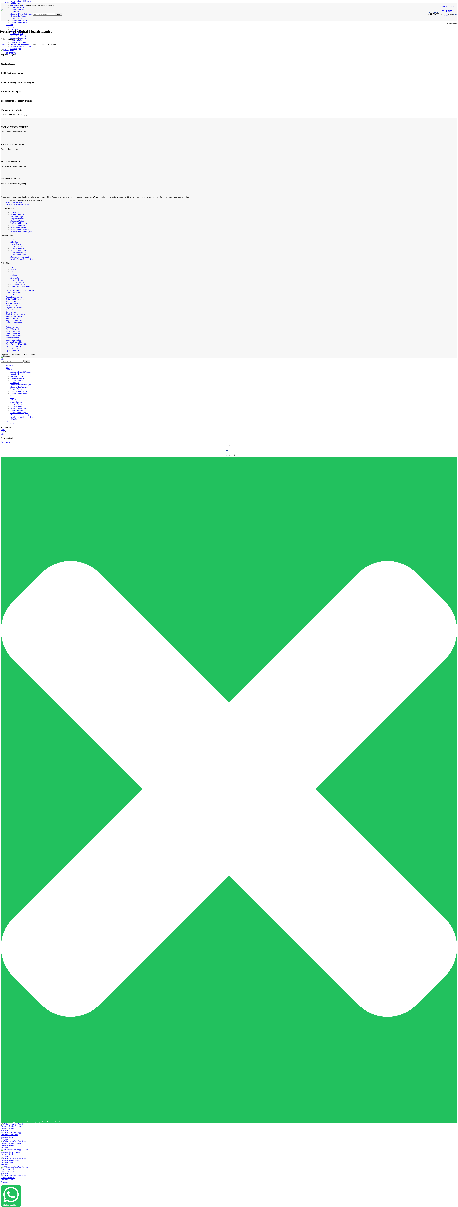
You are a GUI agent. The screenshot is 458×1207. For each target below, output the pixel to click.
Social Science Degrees (19, 42)
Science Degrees (16, 34)
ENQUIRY (14, 278)
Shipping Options (17, 282)
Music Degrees (16, 32)
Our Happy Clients (17, 284)
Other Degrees (15, 49)
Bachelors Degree (17, 5)
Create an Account (8, 442)
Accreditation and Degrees (20, 1)
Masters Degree (16, 389)
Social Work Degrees (18, 40)
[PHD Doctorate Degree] (10, 68)
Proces (13, 271)
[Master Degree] (7, 59)
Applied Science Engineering (21, 47)
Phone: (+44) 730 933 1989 (15, 203)
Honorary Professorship (19, 227)
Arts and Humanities (18, 38)
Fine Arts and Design (18, 36)
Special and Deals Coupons (20, 286)
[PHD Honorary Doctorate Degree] (12, 78)
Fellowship (14, 212)
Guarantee (14, 276)
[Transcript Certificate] (9, 105)
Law (12, 27)
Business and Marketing (19, 44)
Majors (13, 269)
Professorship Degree (18, 22)
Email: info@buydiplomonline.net (17, 204)
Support (13, 274)
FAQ (12, 267)
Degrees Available (17, 7)
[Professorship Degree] (9, 87)
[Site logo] (15, 21)
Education (14, 29)
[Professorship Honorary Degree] (13, 96)
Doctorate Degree (17, 221)
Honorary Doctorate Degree (21, 232)
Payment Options (16, 280)
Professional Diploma (18, 223)
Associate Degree (17, 3)
